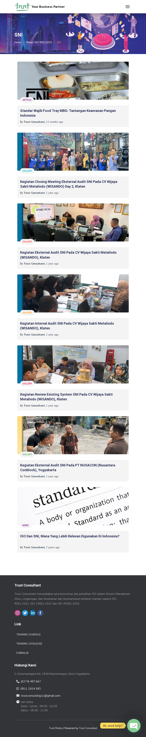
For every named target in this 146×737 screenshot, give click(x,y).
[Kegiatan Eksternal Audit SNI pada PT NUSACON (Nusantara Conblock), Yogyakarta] (73, 435)
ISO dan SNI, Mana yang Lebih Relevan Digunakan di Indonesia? (69, 536)
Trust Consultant (88, 728)
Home (17, 42)
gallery (27, 171)
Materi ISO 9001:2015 (39, 42)
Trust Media (55, 728)
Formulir (22, 653)
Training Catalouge (29, 643)
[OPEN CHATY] (133, 725)
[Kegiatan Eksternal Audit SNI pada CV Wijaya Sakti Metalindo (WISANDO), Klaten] (73, 222)
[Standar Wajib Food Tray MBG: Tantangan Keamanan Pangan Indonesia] (73, 81)
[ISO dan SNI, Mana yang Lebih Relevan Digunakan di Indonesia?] (73, 506)
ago (54, 121)
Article (27, 100)
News (25, 525)
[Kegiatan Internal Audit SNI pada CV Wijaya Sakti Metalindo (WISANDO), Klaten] (73, 293)
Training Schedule (28, 634)
